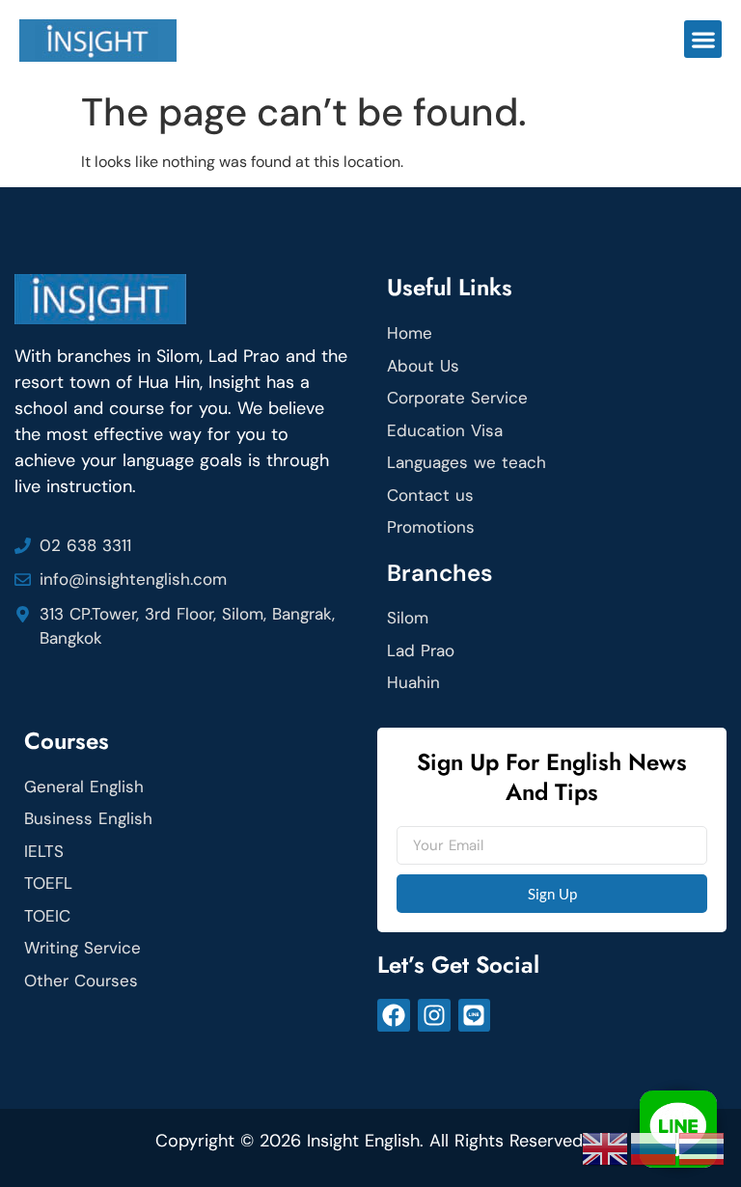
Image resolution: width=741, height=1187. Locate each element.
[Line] (474, 1015)
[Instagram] (434, 1015)
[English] (606, 1148)
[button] (703, 39)
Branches (440, 573)
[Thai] (702, 1148)
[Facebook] (393, 1015)
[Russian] (654, 1148)
